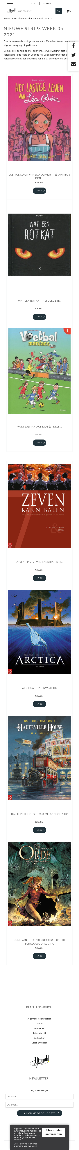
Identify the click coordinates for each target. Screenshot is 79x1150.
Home (7, 19)
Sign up (47, 3)
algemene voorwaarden (25, 1146)
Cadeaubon (39, 1038)
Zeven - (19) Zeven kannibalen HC (39, 561)
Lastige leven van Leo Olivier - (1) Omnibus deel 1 (39, 176)
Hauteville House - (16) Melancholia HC (39, 814)
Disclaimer (39, 1028)
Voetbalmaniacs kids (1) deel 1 (39, 426)
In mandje (39, 190)
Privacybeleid (39, 1033)
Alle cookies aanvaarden (53, 1132)
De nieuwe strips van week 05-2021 (33, 19)
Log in (32, 3)
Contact (39, 1024)
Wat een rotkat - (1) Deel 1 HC (39, 300)
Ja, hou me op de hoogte (38, 1113)
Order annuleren (39, 1043)
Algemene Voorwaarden (39, 1019)
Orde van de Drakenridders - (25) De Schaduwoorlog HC (40, 941)
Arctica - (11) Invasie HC (39, 687)
